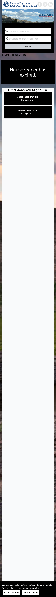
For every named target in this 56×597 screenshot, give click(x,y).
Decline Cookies (30, 592)
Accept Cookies (11, 592)
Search (28, 46)
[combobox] (28, 31)
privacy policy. (32, 588)
